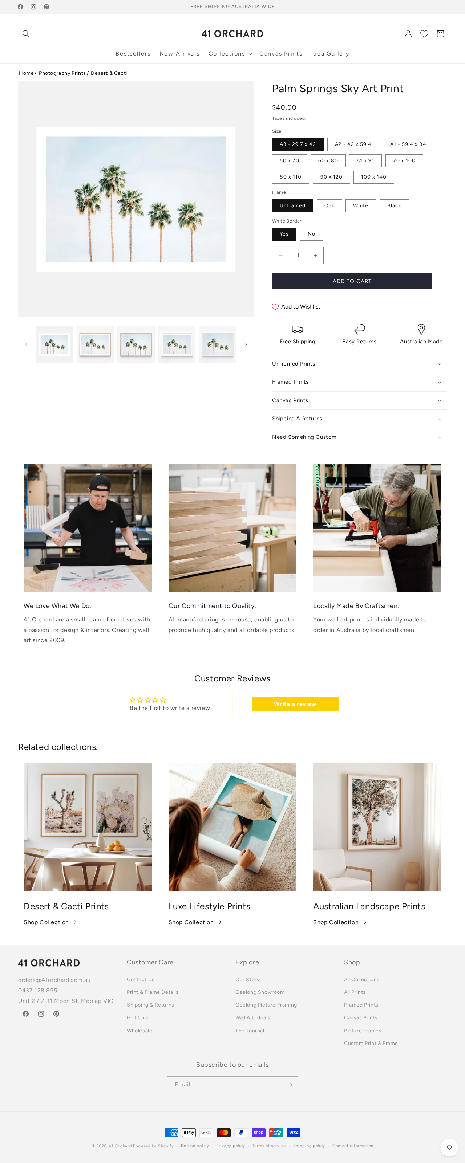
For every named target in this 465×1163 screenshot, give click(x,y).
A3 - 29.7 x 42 (298, 144)
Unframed (293, 206)
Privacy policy (230, 1145)
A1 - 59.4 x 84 (408, 144)
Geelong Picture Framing (266, 1005)
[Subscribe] (290, 1084)
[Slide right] (246, 344)
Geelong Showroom (260, 992)
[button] (26, 34)
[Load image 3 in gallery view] (135, 344)
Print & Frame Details (153, 992)
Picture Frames (362, 1031)
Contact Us (141, 979)
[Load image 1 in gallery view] (54, 344)
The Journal (249, 1031)
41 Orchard (120, 1146)
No (311, 234)
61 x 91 (365, 161)
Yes (284, 234)
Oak (329, 206)
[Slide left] (26, 344)
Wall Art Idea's (252, 1018)
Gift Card (138, 1018)
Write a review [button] (295, 704)
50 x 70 (289, 161)
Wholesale (139, 1031)
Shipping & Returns (150, 1005)
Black (394, 206)
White (360, 206)
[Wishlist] (424, 34)
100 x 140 (374, 177)
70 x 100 (404, 161)
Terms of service (269, 1145)
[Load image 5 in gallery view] (217, 344)
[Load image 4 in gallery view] (176, 344)
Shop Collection (46, 922)
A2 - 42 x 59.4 (353, 144)
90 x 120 (331, 177)
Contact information (352, 1145)
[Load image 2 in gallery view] (95, 344)
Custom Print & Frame (371, 1043)
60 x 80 (328, 161)
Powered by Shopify (153, 1146)
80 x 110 (291, 177)
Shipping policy (309, 1145)
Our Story (247, 979)
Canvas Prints (361, 1018)
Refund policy (195, 1145)
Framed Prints (361, 1005)
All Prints (355, 992)
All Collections (362, 979)
